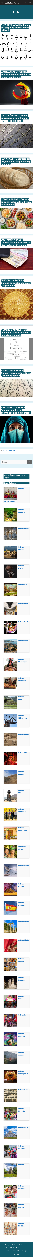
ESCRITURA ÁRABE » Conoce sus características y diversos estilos (16, 373)
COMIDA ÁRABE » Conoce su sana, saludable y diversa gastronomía (16, 202)
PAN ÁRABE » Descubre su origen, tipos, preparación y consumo (16, 161)
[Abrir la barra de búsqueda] (25, 2)
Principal (7, 1245)
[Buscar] (29, 462)
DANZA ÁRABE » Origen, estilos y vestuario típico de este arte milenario (16, 74)
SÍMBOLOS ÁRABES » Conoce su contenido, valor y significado (16, 283)
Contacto (14, 1245)
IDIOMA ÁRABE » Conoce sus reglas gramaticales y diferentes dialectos (15, 118)
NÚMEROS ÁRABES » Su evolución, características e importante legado (16, 332)
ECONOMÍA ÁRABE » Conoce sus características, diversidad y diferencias (16, 242)
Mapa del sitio (10, 1248)
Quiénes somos (23, 1245)
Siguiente (10, 450)
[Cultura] (9, 3)
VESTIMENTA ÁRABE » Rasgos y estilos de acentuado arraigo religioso (16, 410)
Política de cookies (21, 1248)
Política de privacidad (12, 1250)
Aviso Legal (23, 1250)
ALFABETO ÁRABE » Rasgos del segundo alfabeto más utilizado (16, 28)
